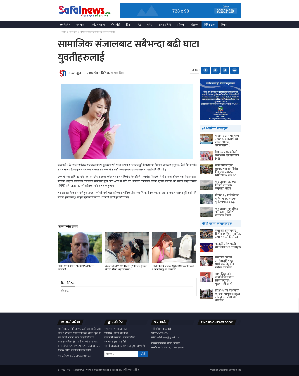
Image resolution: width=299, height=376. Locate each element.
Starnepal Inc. (234, 370)
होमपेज (67, 25)
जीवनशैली (115, 25)
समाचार (80, 25)
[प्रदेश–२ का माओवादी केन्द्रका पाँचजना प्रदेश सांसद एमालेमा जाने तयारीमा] (206, 294)
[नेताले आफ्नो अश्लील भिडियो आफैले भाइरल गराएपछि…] (80, 247)
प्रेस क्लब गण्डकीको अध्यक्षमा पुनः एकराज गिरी (227, 155)
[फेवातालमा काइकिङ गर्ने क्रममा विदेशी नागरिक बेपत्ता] (206, 212)
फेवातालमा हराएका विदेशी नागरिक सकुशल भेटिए (226, 185)
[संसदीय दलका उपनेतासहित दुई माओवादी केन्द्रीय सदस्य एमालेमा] (206, 261)
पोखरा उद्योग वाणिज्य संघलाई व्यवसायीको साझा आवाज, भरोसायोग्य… (227, 140)
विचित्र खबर (209, 25)
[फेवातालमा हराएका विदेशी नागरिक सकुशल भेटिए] (206, 185)
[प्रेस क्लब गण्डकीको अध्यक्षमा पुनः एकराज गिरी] (206, 156)
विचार (224, 25)
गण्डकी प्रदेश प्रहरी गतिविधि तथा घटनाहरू (228, 245)
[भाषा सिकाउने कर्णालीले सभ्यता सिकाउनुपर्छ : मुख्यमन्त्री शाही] (206, 277)
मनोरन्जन (181, 25)
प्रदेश (139, 25)
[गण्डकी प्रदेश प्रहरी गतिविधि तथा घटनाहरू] (206, 247)
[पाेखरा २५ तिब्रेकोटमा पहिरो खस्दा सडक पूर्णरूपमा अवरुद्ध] (206, 199)
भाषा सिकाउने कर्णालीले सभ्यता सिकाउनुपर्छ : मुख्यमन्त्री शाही (224, 278)
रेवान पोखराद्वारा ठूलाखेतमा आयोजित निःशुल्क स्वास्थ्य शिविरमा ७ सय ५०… (227, 170)
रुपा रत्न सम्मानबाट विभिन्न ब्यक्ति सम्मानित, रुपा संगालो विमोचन (228, 234)
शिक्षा (128, 25)
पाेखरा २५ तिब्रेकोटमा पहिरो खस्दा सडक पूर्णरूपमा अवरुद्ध (227, 199)
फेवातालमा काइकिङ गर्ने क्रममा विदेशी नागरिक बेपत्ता (226, 212)
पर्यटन (150, 25)
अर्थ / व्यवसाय (98, 25)
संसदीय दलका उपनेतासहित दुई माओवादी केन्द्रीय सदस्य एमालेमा (224, 262)
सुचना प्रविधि (165, 25)
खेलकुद (194, 25)
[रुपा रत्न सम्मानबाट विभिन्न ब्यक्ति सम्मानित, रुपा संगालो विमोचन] (206, 234)
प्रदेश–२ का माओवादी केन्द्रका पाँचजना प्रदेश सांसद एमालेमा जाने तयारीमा (227, 295)
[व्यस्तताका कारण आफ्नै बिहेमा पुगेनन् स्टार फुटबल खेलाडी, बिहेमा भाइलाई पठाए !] (127, 247)
